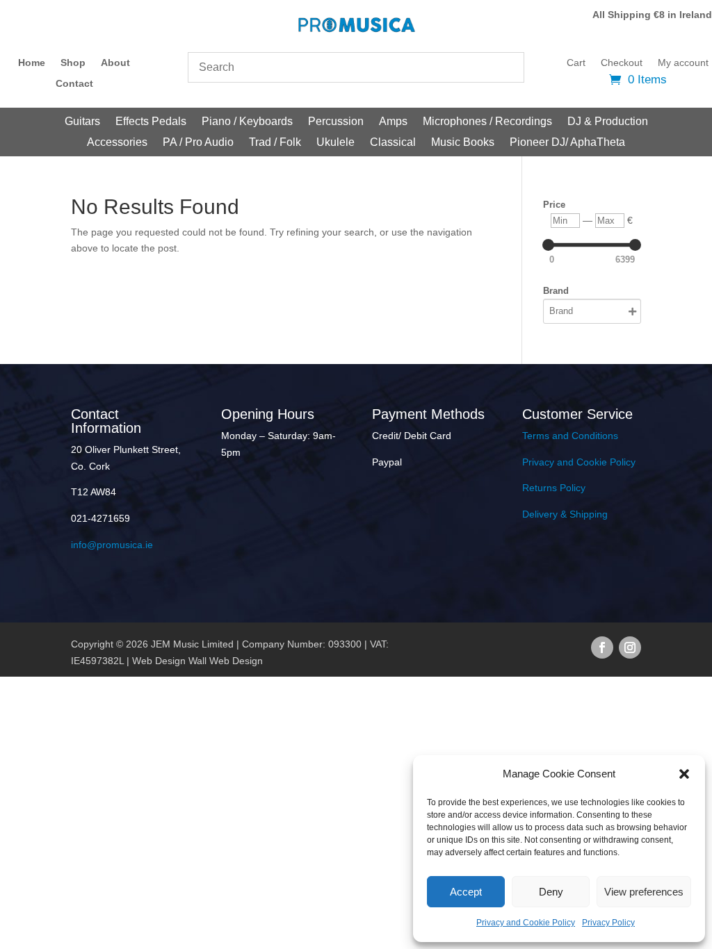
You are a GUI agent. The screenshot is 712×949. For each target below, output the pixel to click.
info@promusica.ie (112, 544)
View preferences (643, 892)
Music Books (462, 143)
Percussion (336, 122)
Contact (74, 84)
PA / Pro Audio (198, 143)
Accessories (117, 143)
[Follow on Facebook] (602, 647)
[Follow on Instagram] (630, 647)
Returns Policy (553, 487)
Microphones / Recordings (487, 122)
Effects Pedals (150, 122)
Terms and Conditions (570, 435)
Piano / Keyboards (247, 122)
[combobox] (356, 67)
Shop (73, 63)
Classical (393, 143)
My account (683, 63)
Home (31, 63)
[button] (684, 774)
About (115, 63)
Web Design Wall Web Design (197, 660)
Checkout (621, 63)
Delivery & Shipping (565, 514)
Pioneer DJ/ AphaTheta (567, 143)
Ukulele (335, 143)
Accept (466, 892)
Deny (551, 892)
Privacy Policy (608, 922)
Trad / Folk (275, 143)
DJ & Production (607, 122)
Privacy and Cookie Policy (525, 922)
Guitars (82, 122)
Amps (393, 122)
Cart (576, 63)
